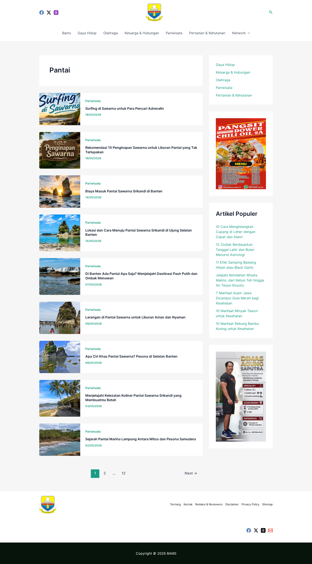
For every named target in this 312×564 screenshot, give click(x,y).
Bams (66, 33)
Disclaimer (232, 504)
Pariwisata (174, 33)
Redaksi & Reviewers (209, 504)
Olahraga (110, 33)
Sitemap (267, 504)
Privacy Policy (250, 504)
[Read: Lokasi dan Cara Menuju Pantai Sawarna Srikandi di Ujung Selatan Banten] (59, 232)
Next (191, 473)
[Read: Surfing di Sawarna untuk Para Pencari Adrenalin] (59, 109)
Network (239, 33)
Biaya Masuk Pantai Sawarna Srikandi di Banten (123, 191)
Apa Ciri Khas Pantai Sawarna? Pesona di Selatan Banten (131, 356)
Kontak (188, 504)
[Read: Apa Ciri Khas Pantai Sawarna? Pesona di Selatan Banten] (59, 356)
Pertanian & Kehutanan (207, 33)
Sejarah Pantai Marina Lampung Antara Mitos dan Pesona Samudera (140, 439)
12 (123, 473)
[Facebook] (41, 12)
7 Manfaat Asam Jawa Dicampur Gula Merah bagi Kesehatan (237, 298)
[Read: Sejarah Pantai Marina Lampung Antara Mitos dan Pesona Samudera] (59, 439)
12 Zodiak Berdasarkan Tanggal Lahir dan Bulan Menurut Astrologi (235, 249)
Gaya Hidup (87, 33)
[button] (271, 12)
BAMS (171, 553)
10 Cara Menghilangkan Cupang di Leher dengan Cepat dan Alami (235, 231)
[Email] (270, 530)
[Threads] (56, 12)
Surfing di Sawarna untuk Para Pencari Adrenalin (124, 108)
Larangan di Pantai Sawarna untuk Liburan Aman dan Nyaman (135, 317)
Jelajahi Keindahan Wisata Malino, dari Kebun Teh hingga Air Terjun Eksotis (240, 280)
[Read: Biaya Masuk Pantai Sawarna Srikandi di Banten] (59, 191)
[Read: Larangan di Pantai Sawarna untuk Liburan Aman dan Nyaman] (59, 317)
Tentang (175, 504)
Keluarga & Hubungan (142, 33)
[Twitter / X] (48, 12)
